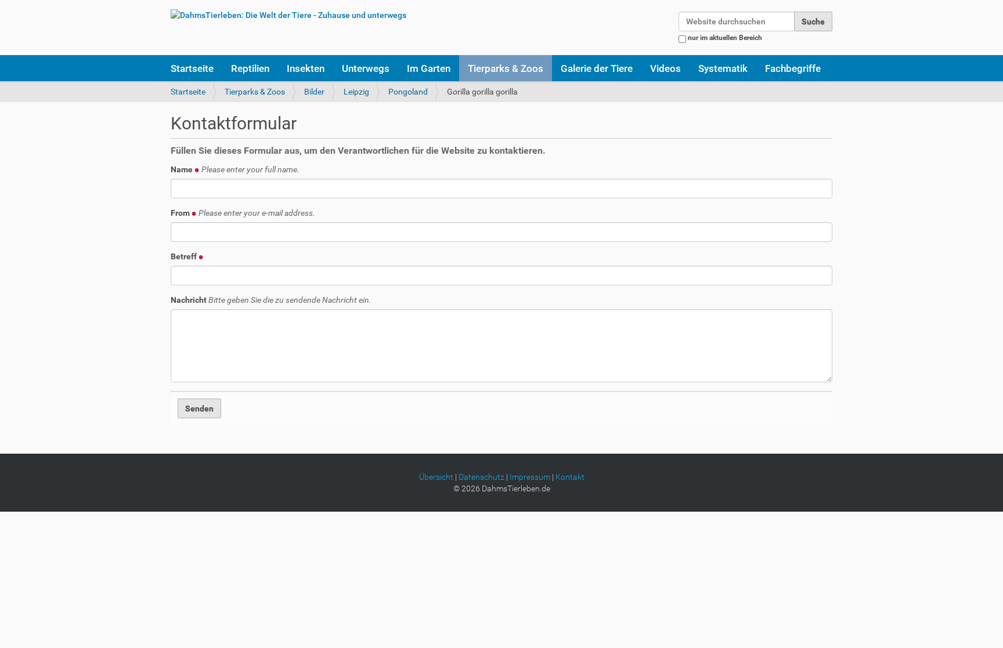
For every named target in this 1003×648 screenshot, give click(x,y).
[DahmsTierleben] (288, 15)
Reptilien (250, 68)
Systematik (723, 68)
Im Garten (428, 68)
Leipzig (356, 91)
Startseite (192, 68)
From (243, 213)
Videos (665, 68)
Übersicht (436, 477)
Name (235, 169)
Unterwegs (365, 68)
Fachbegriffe (793, 68)
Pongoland (408, 91)
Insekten (305, 68)
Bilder (314, 91)
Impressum (530, 477)
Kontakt (570, 477)
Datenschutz (481, 477)
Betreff (185, 256)
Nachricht (271, 300)
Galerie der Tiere (597, 68)
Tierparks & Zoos (505, 68)
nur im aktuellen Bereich (725, 38)
